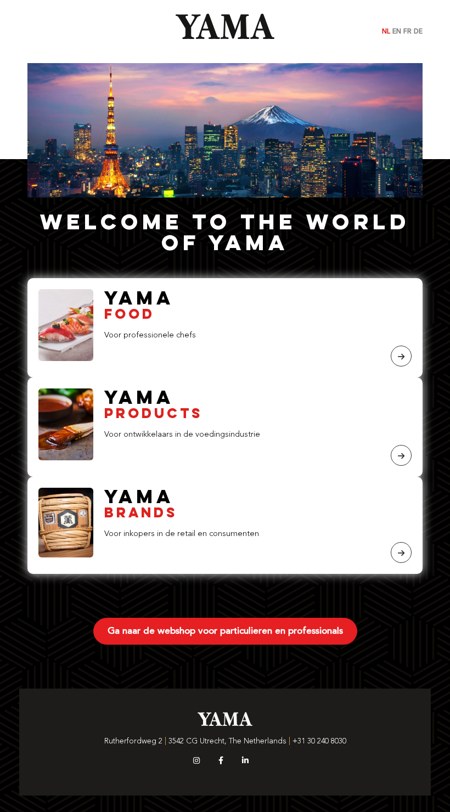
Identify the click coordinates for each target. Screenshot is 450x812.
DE (418, 32)
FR (407, 32)
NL (386, 32)
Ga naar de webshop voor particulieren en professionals (225, 631)
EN (396, 32)
